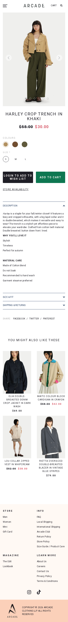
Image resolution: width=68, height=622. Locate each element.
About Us (42, 561)
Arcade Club (43, 531)
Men (5, 517)
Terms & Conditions (47, 581)
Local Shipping (44, 522)
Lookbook (8, 566)
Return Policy (44, 536)
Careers (41, 566)
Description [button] (10, 205)
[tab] (34, 206)
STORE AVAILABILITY (16, 189)
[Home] (34, 5)
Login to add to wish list (18, 177)
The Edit (7, 561)
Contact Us (43, 571)
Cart (54, 5)
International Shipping (48, 526)
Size (6, 152)
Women (7, 522)
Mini (5, 526)
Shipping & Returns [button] (14, 305)
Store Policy (43, 541)
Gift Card (7, 531)
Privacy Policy (44, 576)
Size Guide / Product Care (51, 546)
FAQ (39, 517)
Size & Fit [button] (8, 297)
